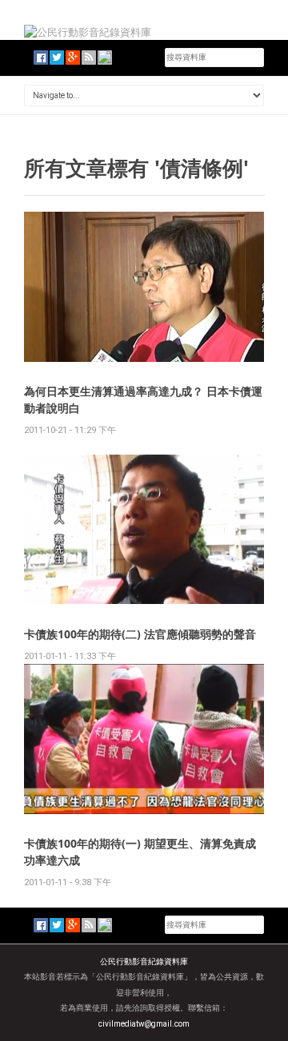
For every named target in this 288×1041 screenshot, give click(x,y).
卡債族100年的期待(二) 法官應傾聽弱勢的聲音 (140, 634)
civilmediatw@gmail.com (144, 1023)
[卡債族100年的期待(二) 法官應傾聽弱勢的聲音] (144, 528)
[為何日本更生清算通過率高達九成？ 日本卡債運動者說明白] (144, 286)
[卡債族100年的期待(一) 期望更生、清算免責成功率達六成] (144, 739)
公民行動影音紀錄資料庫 (144, 961)
